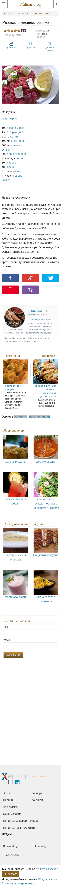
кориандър (16, 132)
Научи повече (48, 868)
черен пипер (9, 119)
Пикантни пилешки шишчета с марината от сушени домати (45, 391)
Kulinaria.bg (36, 310)
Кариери (37, 793)
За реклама (10, 806)
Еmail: (7, 640)
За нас (7, 793)
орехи (11, 167)
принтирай (11, 47)
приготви (30, 47)
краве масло (16, 128)
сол (4, 123)
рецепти (8, 13)
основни (23, 13)
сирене (11, 162)
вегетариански (41, 13)
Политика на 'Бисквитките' (19, 827)
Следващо (49, 355)
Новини (8, 800)
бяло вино (17, 141)
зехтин (13, 136)
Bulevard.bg (10, 846)
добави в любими (49, 49)
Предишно (11, 355)
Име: (6, 627)
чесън (19, 158)
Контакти (37, 800)
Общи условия (46, 879)
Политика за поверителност (18, 883)
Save (11, 287)
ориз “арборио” (18, 154)
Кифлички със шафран (13, 387)
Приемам (10, 874)
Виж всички (12, 855)
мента (17, 171)
